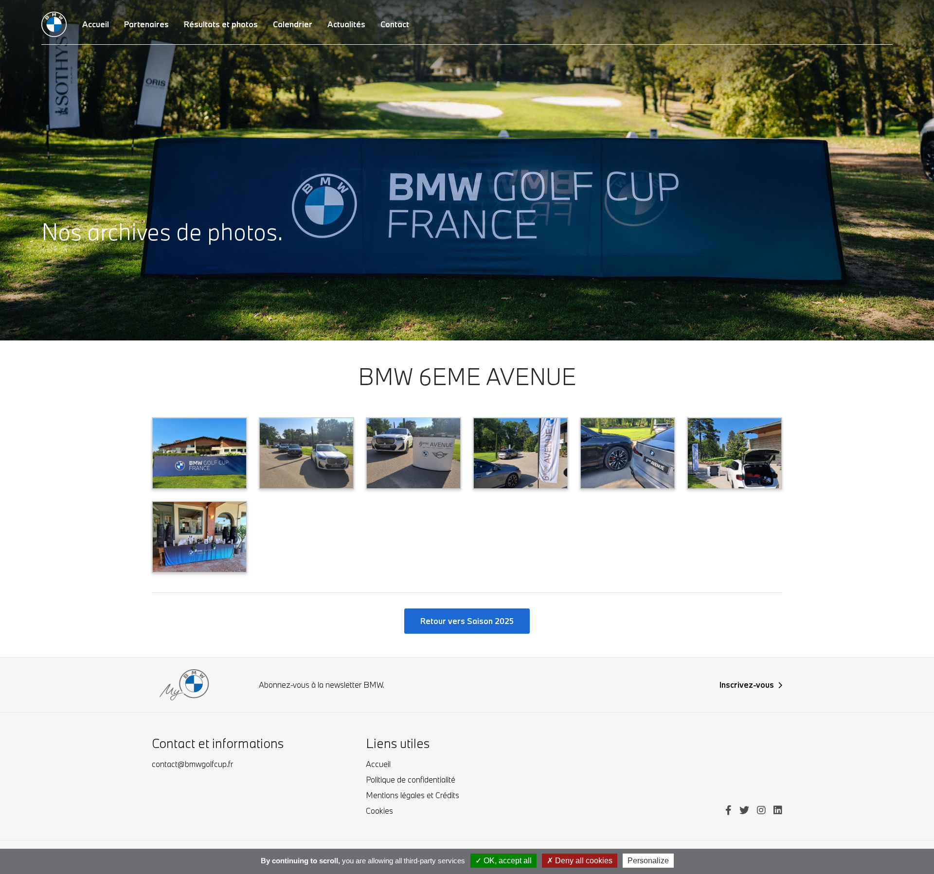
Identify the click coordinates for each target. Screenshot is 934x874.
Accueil (378, 764)
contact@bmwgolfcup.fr (192, 764)
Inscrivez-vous (746, 684)
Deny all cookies (582, 860)
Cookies (379, 810)
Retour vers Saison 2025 (467, 621)
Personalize (648, 860)
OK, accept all (507, 860)
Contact (394, 24)
